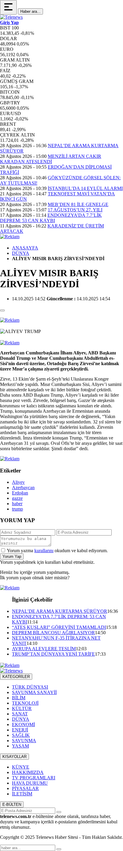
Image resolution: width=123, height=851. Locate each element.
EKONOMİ (23, 724)
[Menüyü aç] (8, 7)
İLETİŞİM (22, 793)
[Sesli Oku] (2, 310)
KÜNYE (20, 767)
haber (17, 503)
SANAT (20, 713)
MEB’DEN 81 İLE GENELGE (78, 204)
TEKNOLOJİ (25, 703)
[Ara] (58, 849)
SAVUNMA (24, 740)
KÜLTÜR (22, 708)
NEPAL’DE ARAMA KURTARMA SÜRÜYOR (59, 611)
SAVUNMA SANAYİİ (34, 692)
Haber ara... (30, 11)
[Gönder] (58, 812)
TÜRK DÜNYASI (30, 687)
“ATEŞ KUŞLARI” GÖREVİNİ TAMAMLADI (59, 627)
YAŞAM (20, 745)
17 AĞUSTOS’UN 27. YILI (75, 209)
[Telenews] (11, 17)
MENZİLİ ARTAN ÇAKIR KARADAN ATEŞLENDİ (50, 159)
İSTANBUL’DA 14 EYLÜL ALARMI (85, 188)
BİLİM (18, 697)
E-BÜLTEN (11, 804)
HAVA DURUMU (30, 783)
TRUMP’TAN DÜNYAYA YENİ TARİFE (53, 654)
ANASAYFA (25, 247)
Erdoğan (20, 492)
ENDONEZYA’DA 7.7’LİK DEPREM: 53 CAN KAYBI (51, 218)
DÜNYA (20, 253)
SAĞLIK (21, 735)
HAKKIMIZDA (28, 772)
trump (17, 508)
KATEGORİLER (16, 676)
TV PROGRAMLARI (33, 777)
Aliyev (18, 482)
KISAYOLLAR (14, 756)
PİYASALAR (25, 788)
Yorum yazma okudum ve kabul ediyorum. (57, 550)
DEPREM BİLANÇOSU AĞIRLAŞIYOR (53, 632)
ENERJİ (20, 729)
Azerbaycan (23, 487)
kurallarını (43, 550)
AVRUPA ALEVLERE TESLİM (44, 648)
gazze (17, 498)
